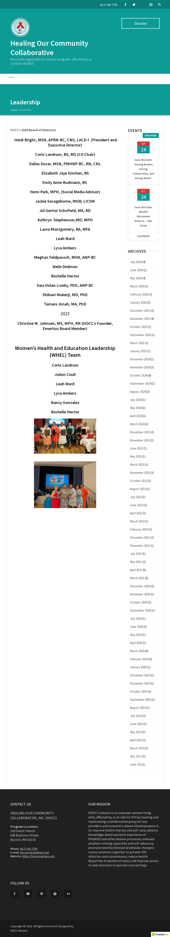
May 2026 (136, 278)
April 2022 (136, 513)
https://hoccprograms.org (38, 856)
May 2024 (136, 408)
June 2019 (136, 724)
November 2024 (140, 367)
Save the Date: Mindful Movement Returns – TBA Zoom (143, 216)
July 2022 (136, 497)
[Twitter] (134, 4)
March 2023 (137, 465)
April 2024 (136, 416)
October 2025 (138, 327)
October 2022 (138, 481)
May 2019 (136, 732)
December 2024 (140, 359)
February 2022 (139, 529)
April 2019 (136, 740)
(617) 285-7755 (109, 5)
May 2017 (136, 756)
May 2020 (136, 635)
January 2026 (138, 302)
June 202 (135, 764)
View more (151, 135)
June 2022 (136, 505)
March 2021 (137, 578)
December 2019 (140, 675)
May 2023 (136, 456)
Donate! (140, 23)
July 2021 (136, 554)
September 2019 (140, 700)
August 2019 (138, 708)
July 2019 (136, 716)
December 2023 (140, 432)
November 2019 (140, 683)
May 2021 (136, 562)
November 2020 (140, 594)
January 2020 (138, 667)
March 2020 (137, 651)
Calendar (143, 236)
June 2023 (136, 448)
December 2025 (140, 311)
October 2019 (138, 691)
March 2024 (137, 424)
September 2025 (140, 335)
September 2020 (140, 610)
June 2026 (136, 270)
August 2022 (138, 489)
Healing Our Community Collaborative (49, 47)
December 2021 (140, 537)
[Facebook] (125, 4)
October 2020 (138, 602)
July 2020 (136, 619)
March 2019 (137, 748)
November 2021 (140, 546)
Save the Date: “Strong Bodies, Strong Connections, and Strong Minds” (143, 169)
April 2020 (136, 643)
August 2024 (138, 392)
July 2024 (136, 400)
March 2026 (137, 286)
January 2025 (138, 351)
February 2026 (139, 294)
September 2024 (140, 383)
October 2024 (138, 375)
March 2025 (137, 343)
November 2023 (140, 440)
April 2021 (136, 570)
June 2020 (136, 627)
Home (13, 109)
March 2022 (137, 521)
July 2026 (136, 262)
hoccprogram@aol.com (34, 852)
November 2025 (140, 319)
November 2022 (140, 473)
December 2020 (140, 586)
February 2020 (139, 659)
